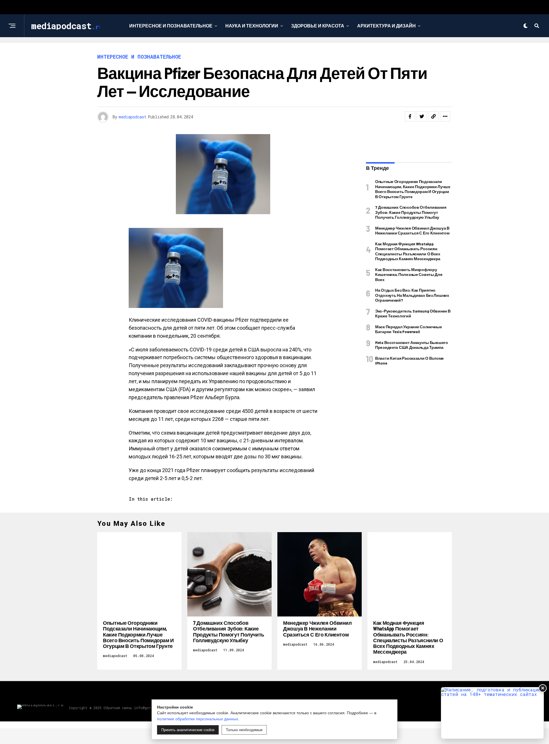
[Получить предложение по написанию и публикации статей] (492, 713)
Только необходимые (244, 730)
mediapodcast (132, 117)
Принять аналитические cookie (187, 730)
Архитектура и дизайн (386, 25)
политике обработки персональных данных (197, 719)
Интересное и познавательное (170, 25)
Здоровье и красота (317, 25)
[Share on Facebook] (410, 116)
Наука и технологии (251, 25)
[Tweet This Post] (422, 116)
